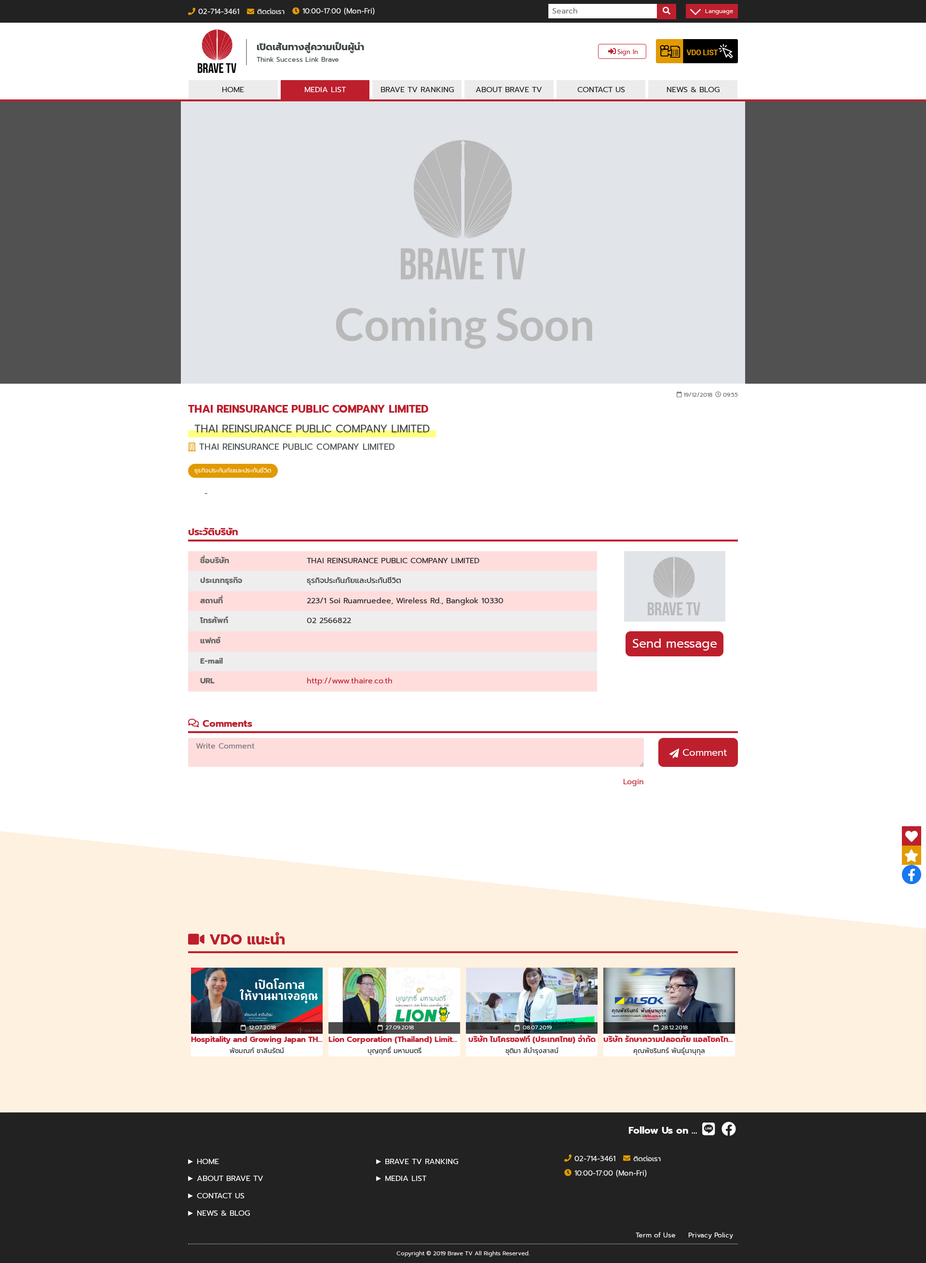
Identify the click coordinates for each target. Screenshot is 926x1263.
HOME (208, 1161)
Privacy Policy (710, 1235)
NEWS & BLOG (223, 1213)
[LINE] (708, 1130)
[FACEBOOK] (729, 1130)
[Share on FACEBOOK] (911, 874)
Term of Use (656, 1235)
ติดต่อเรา (269, 11)
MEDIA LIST (405, 1178)
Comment (703, 752)
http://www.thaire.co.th (350, 681)
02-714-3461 (217, 11)
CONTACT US (221, 1196)
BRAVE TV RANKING (421, 1161)
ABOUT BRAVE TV (230, 1178)
